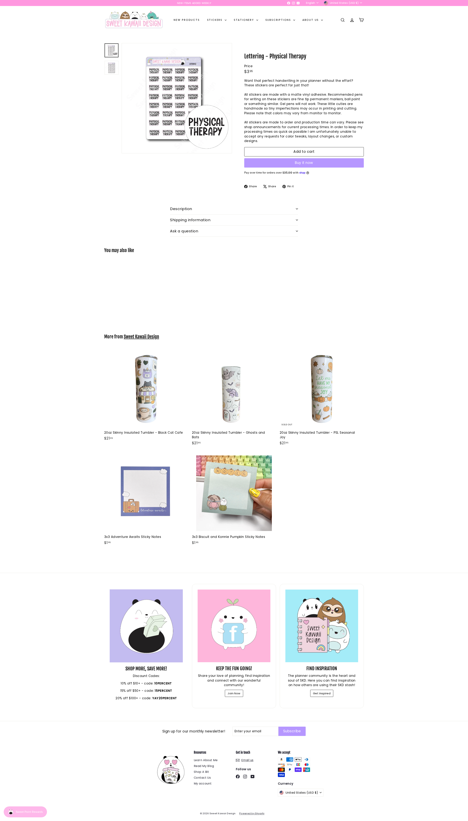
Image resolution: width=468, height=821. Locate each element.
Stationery (244, 20)
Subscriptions (278, 20)
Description (181, 208)
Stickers (215, 20)
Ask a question (184, 231)
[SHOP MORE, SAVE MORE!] (146, 625)
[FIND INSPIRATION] (321, 626)
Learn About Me (206, 760)
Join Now (234, 693)
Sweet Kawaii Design (141, 336)
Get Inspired (322, 693)
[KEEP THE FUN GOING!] (234, 626)
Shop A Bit (201, 772)
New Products (187, 20)
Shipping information (190, 219)
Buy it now (304, 162)
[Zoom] (177, 98)
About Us (311, 20)
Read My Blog (204, 766)
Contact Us (202, 778)
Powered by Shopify (252, 813)
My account (203, 783)
